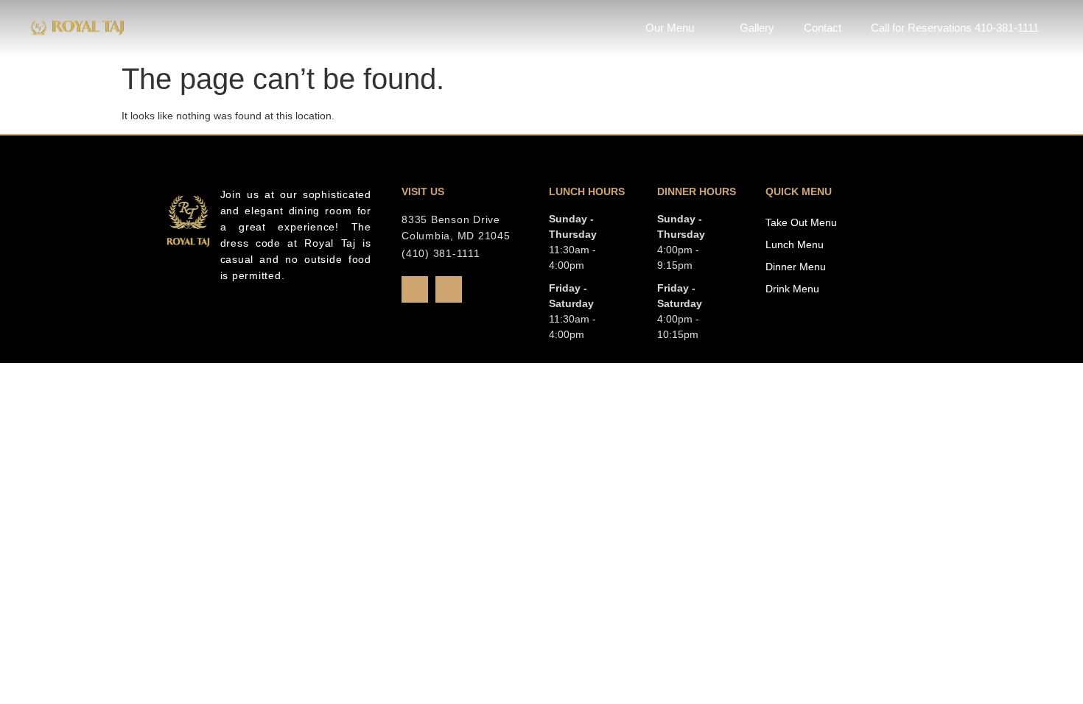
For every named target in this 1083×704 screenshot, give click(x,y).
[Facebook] (415, 289)
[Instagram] (448, 289)
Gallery (757, 27)
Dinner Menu (795, 266)
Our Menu (669, 27)
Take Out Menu (801, 222)
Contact (822, 27)
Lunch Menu (794, 244)
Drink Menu (792, 289)
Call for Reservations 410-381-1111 (955, 27)
